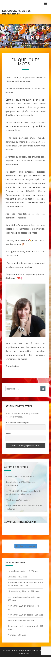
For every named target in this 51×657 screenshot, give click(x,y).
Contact (12, 576)
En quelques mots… (17, 570)
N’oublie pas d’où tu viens (18, 499)
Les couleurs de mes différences (16, 11)
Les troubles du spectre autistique (24, 596)
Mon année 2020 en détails (20, 614)
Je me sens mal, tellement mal (23, 626)
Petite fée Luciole (16, 620)
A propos (12, 634)
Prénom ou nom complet (17, 422)
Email (8, 433)
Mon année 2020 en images (21, 605)
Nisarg (29, 653)
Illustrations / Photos (18, 591)
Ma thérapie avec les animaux (20, 476)
